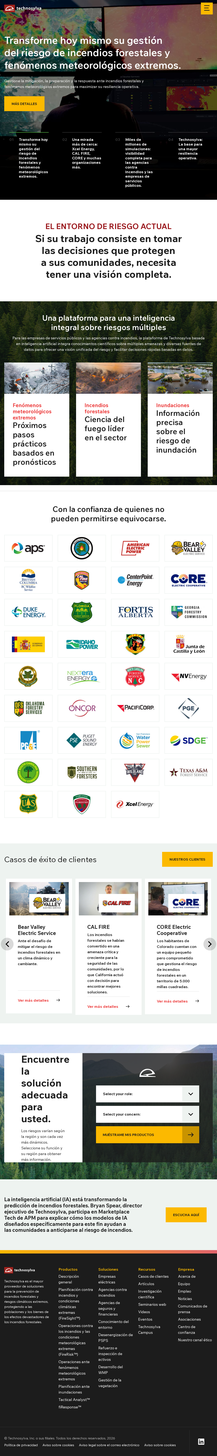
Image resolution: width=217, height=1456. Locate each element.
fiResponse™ (69, 1407)
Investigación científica (150, 1294)
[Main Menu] (207, 8)
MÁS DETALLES (24, 104)
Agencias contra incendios (112, 1292)
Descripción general (68, 1279)
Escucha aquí (186, 1215)
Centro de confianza (186, 1329)
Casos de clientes (153, 1276)
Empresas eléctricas (107, 1279)
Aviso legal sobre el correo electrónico (109, 1445)
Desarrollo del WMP (110, 1369)
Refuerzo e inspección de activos (110, 1354)
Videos (144, 1311)
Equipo (184, 1283)
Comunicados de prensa (192, 1309)
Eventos (145, 1319)
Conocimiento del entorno (113, 1324)
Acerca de (187, 1276)
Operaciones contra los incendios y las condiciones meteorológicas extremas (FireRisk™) (75, 1340)
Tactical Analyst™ (74, 1399)
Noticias (185, 1298)
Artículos (146, 1283)
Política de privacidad (21, 1445)
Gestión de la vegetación (109, 1383)
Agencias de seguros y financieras (109, 1308)
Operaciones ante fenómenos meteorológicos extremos (74, 1370)
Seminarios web (152, 1304)
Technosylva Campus (149, 1329)
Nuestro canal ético (195, 1339)
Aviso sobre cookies (58, 1445)
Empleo (184, 1291)
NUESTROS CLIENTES (187, 859)
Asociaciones (189, 1319)
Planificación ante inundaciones (74, 1389)
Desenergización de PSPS (115, 1337)
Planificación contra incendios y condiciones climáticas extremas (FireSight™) (75, 1304)
